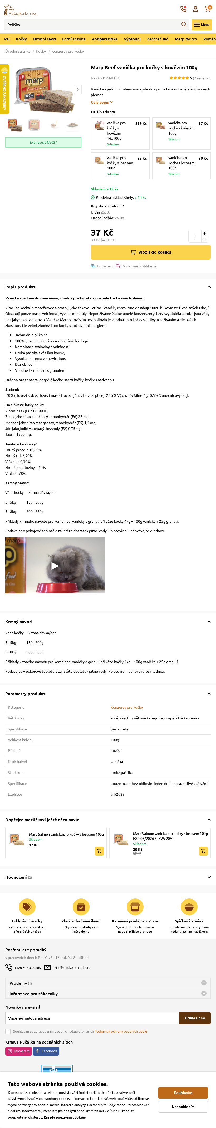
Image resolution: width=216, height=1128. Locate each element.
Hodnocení (18, 877)
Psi (6, 39)
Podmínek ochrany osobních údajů (121, 1031)
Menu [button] (205, 25)
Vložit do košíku (154, 252)
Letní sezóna (74, 39)
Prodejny (20, 983)
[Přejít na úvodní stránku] (20, 9)
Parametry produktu (25, 693)
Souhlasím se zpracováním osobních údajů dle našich (80, 1031)
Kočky (21, 39)
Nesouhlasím (183, 1107)
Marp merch (186, 39)
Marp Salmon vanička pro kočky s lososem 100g (66, 834)
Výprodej (132, 39)
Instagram (22, 1051)
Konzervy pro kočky (68, 51)
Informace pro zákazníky (33, 993)
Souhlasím (183, 1093)
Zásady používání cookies (65, 1117)
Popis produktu (20, 286)
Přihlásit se (195, 1018)
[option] (43, 90)
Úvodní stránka (18, 51)
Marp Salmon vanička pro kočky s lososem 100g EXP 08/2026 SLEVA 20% (170, 836)
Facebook (49, 1051)
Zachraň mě (158, 39)
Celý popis (100, 102)
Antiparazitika (104, 39)
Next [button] (78, 89)
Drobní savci (44, 39)
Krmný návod (18, 621)
